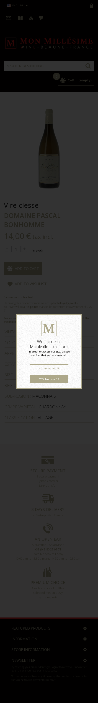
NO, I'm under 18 (49, 368)
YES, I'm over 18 (49, 379)
